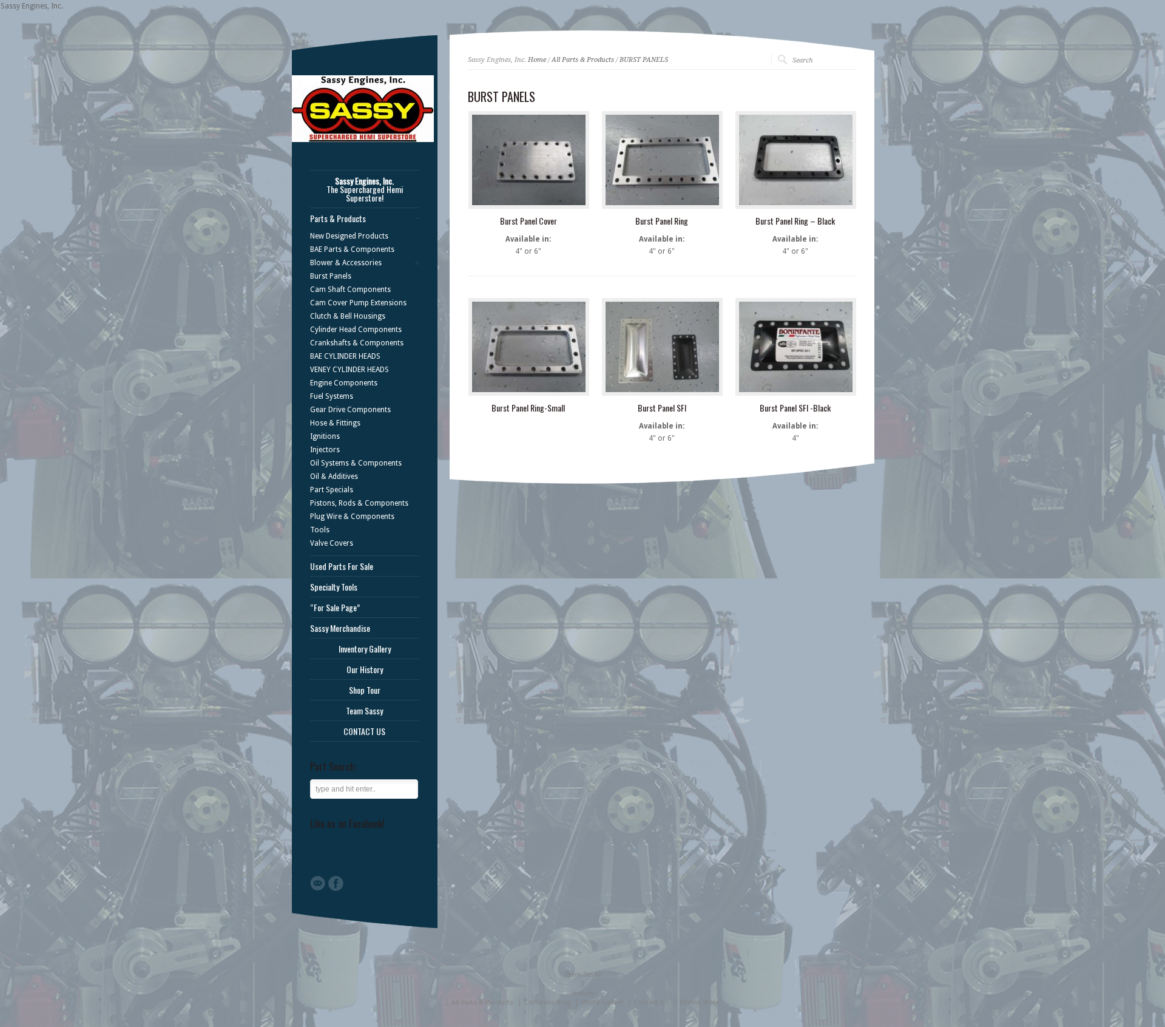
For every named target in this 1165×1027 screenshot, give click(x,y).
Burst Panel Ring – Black (795, 220)
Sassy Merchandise (340, 628)
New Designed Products (349, 236)
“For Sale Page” (335, 607)
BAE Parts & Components (352, 249)
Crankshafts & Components (357, 343)
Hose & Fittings (335, 423)
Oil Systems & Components (356, 463)
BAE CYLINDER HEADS (345, 356)
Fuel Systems (331, 396)
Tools (319, 530)
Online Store (699, 1002)
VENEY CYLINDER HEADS (349, 369)
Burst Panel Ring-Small (528, 407)
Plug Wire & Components (352, 516)
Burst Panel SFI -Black (795, 407)
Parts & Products (338, 218)
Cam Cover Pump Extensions (358, 303)
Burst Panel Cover (528, 220)
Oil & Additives (334, 476)
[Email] (317, 883)
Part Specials (331, 489)
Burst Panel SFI (662, 407)
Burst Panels (330, 276)
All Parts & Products (583, 60)
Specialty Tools (333, 587)
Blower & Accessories (346, 262)
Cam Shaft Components (350, 289)
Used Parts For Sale (341, 566)
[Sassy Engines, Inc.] (363, 139)
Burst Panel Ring (661, 220)
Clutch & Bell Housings (347, 316)
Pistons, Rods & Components (359, 503)
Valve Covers (331, 543)
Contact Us (651, 1002)
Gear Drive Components (350, 409)
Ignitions (325, 436)
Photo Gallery (602, 1002)
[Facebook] (335, 883)
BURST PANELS (644, 60)
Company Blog (547, 1002)
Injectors (325, 449)
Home (537, 60)
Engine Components (343, 383)
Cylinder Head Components (356, 329)
